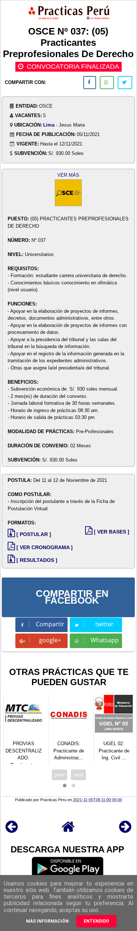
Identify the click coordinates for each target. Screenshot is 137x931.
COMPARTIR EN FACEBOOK (72, 597)
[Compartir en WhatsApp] (107, 82)
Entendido (96, 921)
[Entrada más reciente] (11, 830)
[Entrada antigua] (125, 830)
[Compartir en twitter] (125, 82)
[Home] (68, 830)
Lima (48, 125)
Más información (47, 921)
